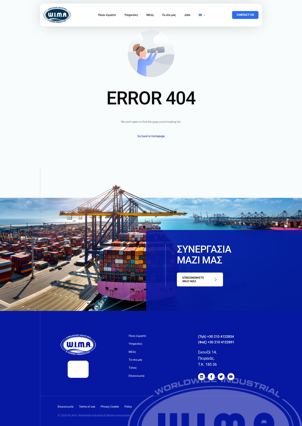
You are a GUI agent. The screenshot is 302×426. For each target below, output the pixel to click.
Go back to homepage (151, 136)
